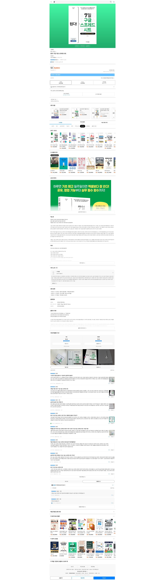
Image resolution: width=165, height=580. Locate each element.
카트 (114, 2)
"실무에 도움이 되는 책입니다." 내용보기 (82, 405)
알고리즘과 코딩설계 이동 (63, 549)
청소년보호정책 (78, 573)
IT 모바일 (57, 291)
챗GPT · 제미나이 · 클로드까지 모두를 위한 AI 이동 (100, 527)
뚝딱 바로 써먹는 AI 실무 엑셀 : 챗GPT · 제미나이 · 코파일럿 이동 (109, 550)
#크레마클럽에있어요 (54, 155)
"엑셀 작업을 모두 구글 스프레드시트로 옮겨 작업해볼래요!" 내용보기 (82, 445)
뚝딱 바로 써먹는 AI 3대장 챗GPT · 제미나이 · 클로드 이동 (73, 527)
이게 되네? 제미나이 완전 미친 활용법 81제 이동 (109, 527)
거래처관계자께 (91, 573)
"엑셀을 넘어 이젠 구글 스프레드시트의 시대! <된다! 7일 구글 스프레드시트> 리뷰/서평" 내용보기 (82, 431)
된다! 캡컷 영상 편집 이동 (82, 141)
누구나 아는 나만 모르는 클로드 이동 (91, 526)
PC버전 (83, 573)
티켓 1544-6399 (78, 569)
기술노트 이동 (54, 550)
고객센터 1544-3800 (70, 569)
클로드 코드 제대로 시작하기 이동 (54, 527)
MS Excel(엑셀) (68, 293)
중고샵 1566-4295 (85, 569)
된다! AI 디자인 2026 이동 (91, 141)
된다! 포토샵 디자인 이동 (100, 141)
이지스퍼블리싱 (53, 57)
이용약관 (66, 573)
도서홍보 (96, 573)
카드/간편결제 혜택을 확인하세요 (107, 78)
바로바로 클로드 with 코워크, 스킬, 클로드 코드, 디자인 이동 (63, 527)
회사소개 (86, 573)
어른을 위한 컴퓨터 (70, 291)
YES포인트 (52, 70)
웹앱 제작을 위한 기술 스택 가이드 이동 (82, 549)
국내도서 (52, 291)
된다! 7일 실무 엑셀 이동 (54, 141)
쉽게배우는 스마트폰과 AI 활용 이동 (100, 549)
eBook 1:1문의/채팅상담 (93, 569)
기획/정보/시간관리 (63, 295)
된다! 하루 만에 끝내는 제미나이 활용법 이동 (63, 141)
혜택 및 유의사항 (66, 346)
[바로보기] (58, 357)
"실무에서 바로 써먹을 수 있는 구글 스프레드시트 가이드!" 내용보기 (82, 458)
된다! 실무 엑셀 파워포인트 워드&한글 (60, 113)
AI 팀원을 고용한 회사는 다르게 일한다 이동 (73, 550)
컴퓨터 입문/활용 (63, 291)
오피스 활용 (62, 293)
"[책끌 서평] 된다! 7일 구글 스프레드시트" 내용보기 (82, 391)
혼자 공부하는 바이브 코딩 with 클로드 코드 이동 (82, 527)
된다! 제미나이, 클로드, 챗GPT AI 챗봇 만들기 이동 (109, 141)
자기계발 (57, 295)
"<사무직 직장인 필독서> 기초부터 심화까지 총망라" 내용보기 (82, 378)
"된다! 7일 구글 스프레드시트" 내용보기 (82, 470)
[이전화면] (51, 2)
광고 (99, 573)
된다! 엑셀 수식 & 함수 (80, 113)
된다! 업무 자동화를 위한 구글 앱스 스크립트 (100, 113)
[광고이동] (110, 2)
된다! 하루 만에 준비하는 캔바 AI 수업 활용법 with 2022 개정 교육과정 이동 (73, 141)
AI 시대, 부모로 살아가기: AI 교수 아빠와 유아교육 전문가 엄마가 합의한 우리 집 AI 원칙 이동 (91, 549)
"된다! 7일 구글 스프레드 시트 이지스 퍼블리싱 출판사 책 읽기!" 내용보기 (82, 418)
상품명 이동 (54, 166)
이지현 (51, 56)
